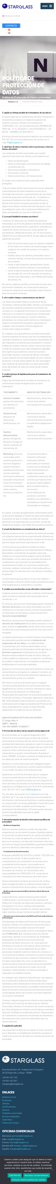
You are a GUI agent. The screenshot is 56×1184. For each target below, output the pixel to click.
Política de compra (10, 1123)
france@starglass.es (19, 1142)
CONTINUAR (14, 1175)
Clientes (5, 1103)
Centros (5, 1110)
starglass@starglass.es (20, 1149)
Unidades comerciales (12, 1113)
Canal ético (7, 1120)
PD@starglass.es (14, 142)
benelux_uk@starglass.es (25, 1146)
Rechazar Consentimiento (37, 1175)
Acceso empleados (11, 1116)
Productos (6, 1100)
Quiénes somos (9, 1097)
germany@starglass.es (22, 1136)
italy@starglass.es (15, 1139)
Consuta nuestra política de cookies (29, 1180)
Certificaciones (9, 1107)
